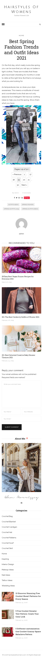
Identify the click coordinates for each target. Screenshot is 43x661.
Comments (26, 193)
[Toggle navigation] (3, 24)
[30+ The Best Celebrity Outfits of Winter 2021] (21, 300)
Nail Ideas (6, 575)
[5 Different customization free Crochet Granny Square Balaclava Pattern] (8, 632)
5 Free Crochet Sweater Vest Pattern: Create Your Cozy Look (27, 614)
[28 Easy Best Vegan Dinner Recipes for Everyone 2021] (21, 260)
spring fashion (27, 204)
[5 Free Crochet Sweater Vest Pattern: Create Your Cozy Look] (8, 614)
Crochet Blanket (9, 522)
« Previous (17, 174)
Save (27, 198)
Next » (24, 185)
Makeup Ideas (8, 570)
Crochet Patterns (9, 538)
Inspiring (5, 559)
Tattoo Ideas (7, 580)
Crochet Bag (7, 516)
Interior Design (8, 564)
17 (30, 174)
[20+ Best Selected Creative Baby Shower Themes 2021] (21, 338)
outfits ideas (13, 204)
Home (21, 35)
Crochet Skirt (7, 548)
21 (29, 180)
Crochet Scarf (8, 543)
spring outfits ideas (30, 209)
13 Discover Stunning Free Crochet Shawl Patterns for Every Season (28, 596)
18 (14, 180)
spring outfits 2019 (11, 209)
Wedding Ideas (8, 586)
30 (18, 185)
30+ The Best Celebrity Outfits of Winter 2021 (20, 317)
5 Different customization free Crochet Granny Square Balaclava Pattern (28, 631)
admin (15, 193)
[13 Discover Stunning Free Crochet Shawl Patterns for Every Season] (8, 596)
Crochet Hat (7, 532)
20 (24, 180)
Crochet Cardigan (9, 527)
